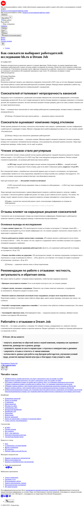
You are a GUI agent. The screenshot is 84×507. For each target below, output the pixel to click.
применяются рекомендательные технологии (41, 490)
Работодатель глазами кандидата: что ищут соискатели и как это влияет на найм (33, 380)
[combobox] (9, 501)
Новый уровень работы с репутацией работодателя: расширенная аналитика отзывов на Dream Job (39, 388)
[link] (4, 33)
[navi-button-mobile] (3, 44)
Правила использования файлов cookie (36, 12)
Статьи (7, 48)
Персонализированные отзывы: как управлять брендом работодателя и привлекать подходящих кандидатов (43, 391)
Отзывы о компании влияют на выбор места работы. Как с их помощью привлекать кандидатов (38, 384)
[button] (3, 37)
